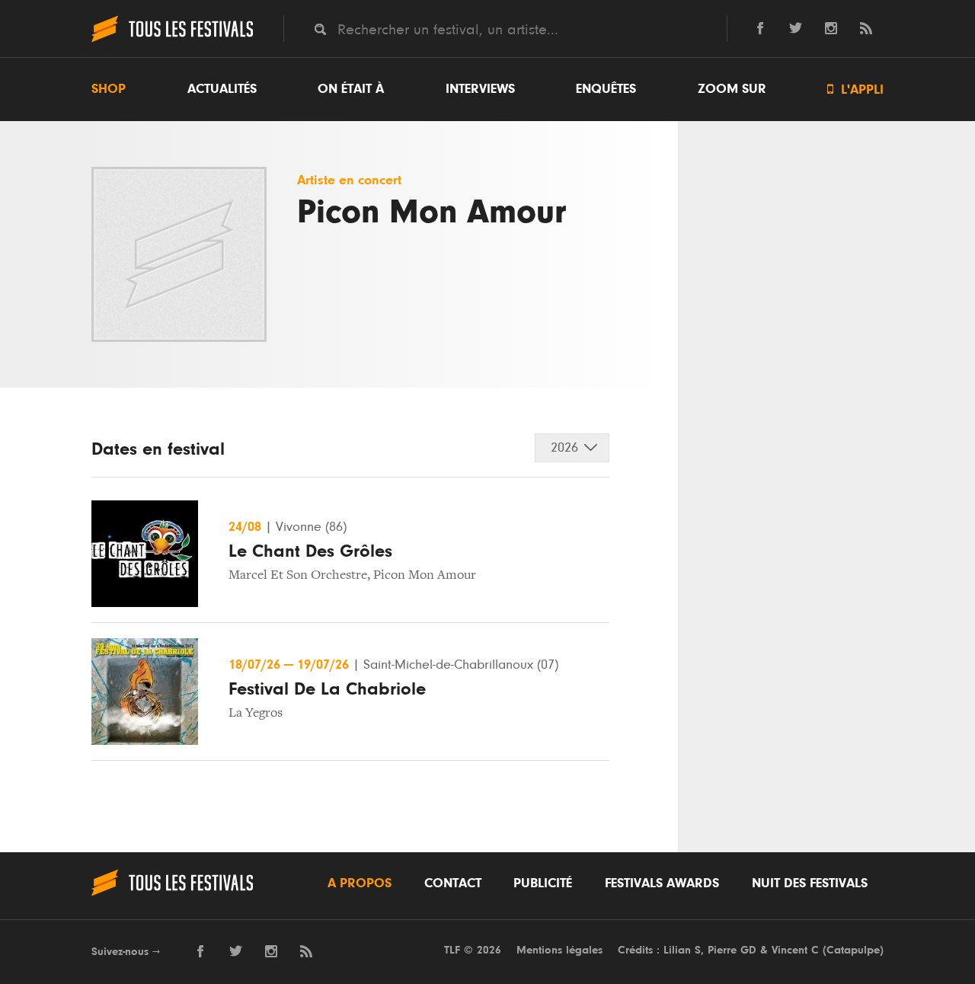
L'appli (855, 89)
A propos (360, 883)
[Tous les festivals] (172, 40)
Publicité (542, 883)
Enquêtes (606, 89)
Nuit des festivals (810, 883)
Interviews (480, 89)
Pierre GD (732, 950)
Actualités (222, 89)
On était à (351, 89)
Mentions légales (559, 950)
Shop (108, 89)
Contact (452, 883)
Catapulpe (853, 950)
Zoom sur (732, 89)
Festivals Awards (662, 883)
